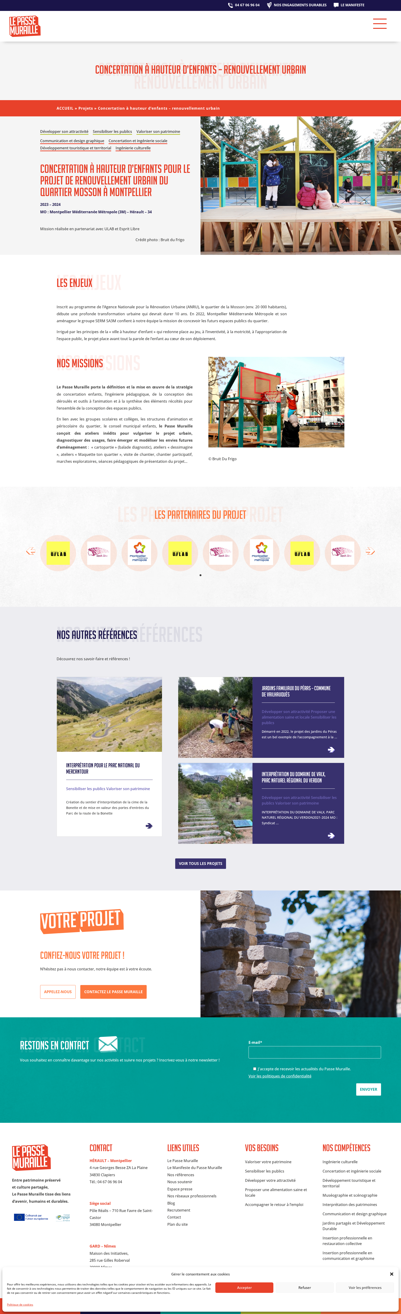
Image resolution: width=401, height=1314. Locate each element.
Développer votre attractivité (270, 1180)
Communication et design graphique (355, 1213)
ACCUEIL (65, 108)
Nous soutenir (179, 1181)
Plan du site (177, 1224)
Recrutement (178, 1210)
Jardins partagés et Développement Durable (354, 1226)
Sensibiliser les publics (85, 788)
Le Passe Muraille (182, 1160)
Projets (85, 108)
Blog (171, 1203)
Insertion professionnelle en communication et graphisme (348, 1255)
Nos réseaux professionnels (192, 1196)
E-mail (255, 1042)
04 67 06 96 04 (247, 5)
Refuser (304, 1287)
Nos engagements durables (300, 5)
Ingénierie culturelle (340, 1161)
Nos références (180, 1174)
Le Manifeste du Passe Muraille (194, 1167)
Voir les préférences (365, 1287)
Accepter (244, 1287)
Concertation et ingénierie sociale (352, 1171)
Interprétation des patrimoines (350, 1204)
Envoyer (368, 1089)
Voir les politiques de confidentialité (280, 1076)
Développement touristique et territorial (349, 1183)
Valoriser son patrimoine (128, 788)
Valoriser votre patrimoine (268, 1161)
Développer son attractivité (286, 711)
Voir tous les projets (200, 863)
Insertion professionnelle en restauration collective (347, 1240)
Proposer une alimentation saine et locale (298, 714)
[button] (391, 1274)
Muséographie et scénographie (350, 1195)
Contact (174, 1217)
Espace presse (179, 1189)
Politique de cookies (20, 1305)
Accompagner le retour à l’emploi (274, 1204)
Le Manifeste (352, 5)
